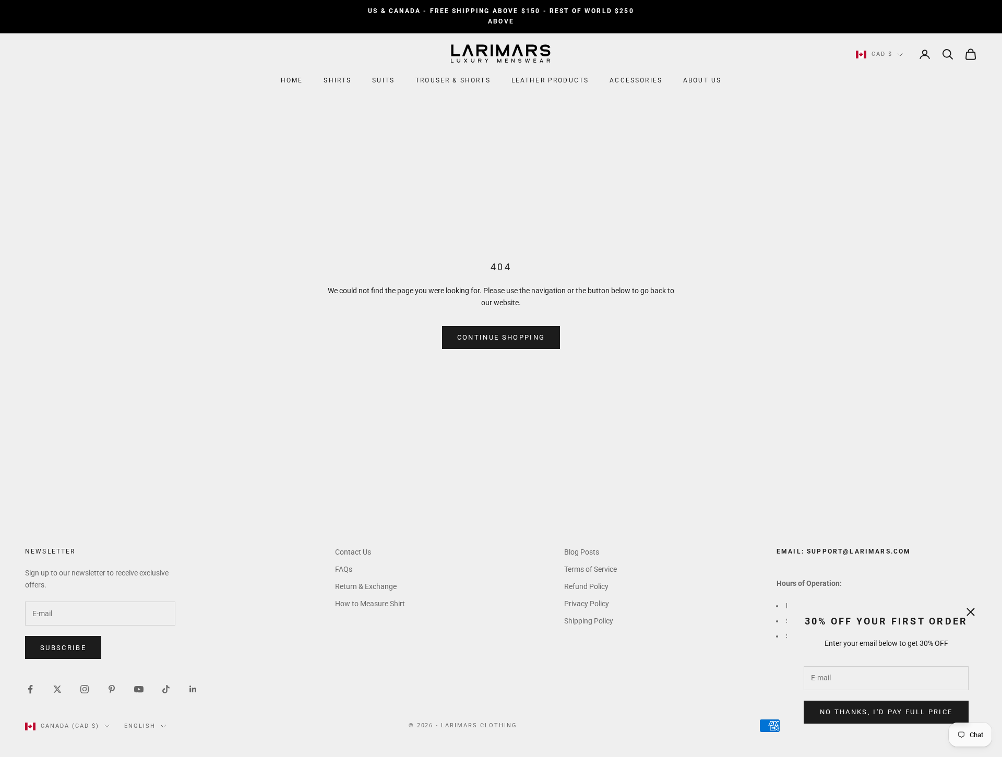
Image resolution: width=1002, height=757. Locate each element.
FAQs (343, 569)
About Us (702, 80)
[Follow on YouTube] (139, 689)
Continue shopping (501, 337)
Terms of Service (590, 569)
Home (292, 80)
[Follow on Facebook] (30, 689)
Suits (383, 80)
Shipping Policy (588, 621)
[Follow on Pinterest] (111, 689)
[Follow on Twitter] (57, 689)
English (140, 726)
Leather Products (550, 80)
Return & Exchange (366, 586)
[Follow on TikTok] (166, 689)
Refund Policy (586, 586)
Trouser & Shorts (453, 80)
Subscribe (63, 648)
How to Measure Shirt (370, 603)
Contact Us (353, 552)
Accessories (636, 80)
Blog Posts (581, 552)
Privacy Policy (586, 603)
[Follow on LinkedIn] (193, 689)
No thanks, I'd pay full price (886, 712)
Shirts (337, 80)
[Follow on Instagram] (84, 689)
